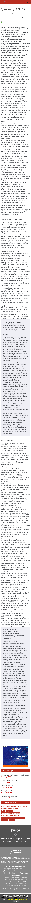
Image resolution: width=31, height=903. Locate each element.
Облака (15, 808)
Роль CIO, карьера (7, 808)
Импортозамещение (7, 817)
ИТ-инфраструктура (7, 811)
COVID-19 (12, 820)
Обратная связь (24, 836)
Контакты (12, 838)
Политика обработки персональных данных (15, 841)
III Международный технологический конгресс (15, 775)
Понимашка (16, 875)
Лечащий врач (23, 871)
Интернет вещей (6, 815)
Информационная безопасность (11, 813)
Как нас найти (5, 838)
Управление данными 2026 (9, 796)
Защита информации (18, 17)
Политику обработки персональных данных (17, 899)
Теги (28, 838)
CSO (11, 17)
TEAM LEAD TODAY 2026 (9, 780)
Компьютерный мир (16, 866)
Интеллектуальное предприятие (15, 883)
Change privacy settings (15, 843)
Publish (7, 873)
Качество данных (19, 881)
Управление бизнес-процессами (15, 885)
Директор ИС (9, 871)
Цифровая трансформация (9, 806)
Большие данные (20, 817)
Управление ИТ (22, 806)
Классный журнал (20, 873)
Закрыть (16, 901)
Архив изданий (15, 840)
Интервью (15, 815)
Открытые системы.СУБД (16, 869)
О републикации (20, 838)
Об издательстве (6, 836)
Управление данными (19, 877)
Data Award (5, 820)
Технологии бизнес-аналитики (14, 879)
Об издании (15, 836)
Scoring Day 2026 (6, 791)
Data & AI (8, 881)
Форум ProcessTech (7, 785)
